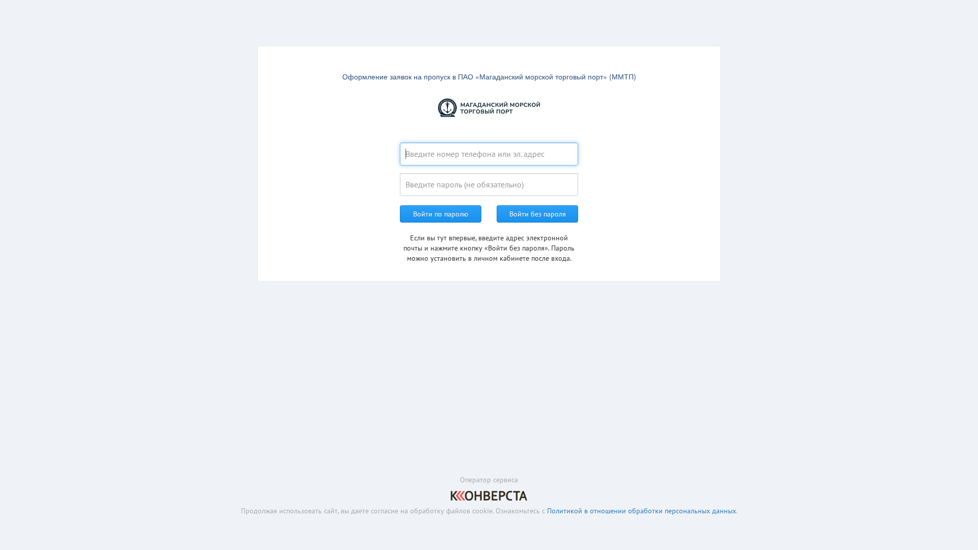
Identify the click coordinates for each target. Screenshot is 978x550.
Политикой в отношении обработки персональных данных (641, 510)
